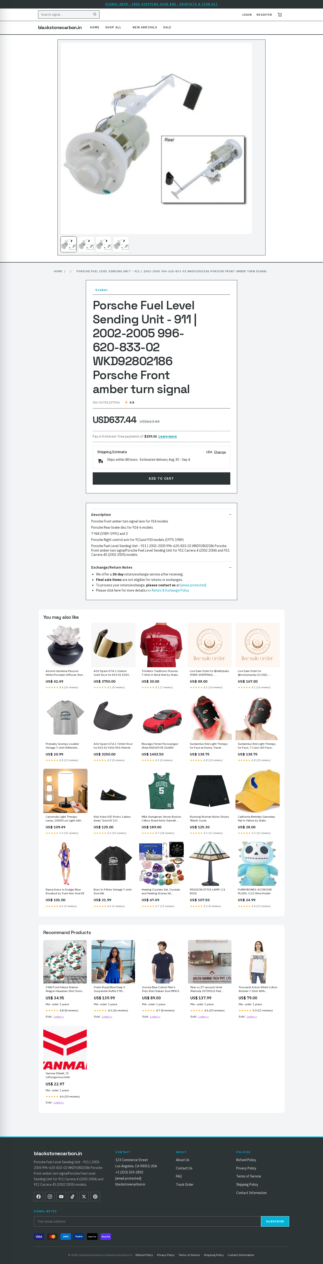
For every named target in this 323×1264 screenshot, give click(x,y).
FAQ (179, 1176)
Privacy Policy (246, 1168)
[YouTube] (61, 1196)
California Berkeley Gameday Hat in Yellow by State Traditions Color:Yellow (256, 819)
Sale (167, 27)
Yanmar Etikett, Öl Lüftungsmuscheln (58, 1075)
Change (220, 452)
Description (101, 514)
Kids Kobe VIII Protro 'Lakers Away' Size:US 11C (112, 818)
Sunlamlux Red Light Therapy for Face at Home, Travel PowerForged (209, 746)
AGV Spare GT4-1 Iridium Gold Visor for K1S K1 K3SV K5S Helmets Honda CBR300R (113, 673)
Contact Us (184, 1168)
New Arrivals (145, 27)
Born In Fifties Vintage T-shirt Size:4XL (113, 891)
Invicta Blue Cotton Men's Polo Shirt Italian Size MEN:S (160, 989)
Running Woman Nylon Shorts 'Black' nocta (209, 818)
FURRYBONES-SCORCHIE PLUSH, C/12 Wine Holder (255, 891)
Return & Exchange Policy (170, 590)
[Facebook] (38, 1196)
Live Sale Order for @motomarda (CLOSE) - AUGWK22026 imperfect (253, 673)
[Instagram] (50, 1196)
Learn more (167, 436)
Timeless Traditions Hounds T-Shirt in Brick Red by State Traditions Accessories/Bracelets (160, 673)
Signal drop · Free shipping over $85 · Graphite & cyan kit (161, 4)
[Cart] (280, 14)
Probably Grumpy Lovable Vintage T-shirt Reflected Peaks (62, 746)
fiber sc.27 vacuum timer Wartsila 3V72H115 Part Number (206, 989)
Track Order (184, 1184)
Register (264, 14)
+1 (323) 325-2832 (129, 1172)
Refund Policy (246, 1160)
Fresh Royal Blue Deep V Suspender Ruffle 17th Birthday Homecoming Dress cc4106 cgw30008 (112, 989)
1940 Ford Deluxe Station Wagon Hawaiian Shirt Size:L (64, 989)
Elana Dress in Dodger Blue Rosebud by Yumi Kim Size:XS (65, 891)
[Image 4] (121, 244)
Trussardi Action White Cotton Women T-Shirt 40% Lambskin (258, 989)
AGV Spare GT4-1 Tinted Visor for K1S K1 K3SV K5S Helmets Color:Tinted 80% (113, 746)
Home (95, 27)
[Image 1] (69, 244)
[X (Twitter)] (84, 1196)
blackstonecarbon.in (60, 27)
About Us (182, 1160)
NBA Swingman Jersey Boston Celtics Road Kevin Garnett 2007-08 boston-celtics (161, 819)
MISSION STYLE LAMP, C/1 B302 (207, 891)
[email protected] (193, 585)
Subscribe (275, 1221)
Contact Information (251, 1193)
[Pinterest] (95, 1196)
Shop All (113, 27)
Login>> (59, 1016)
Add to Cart (161, 478)
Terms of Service (248, 1176)
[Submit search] (95, 14)
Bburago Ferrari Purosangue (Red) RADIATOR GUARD (160, 745)
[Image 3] (104, 244)
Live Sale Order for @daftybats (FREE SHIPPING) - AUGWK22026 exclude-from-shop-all (209, 673)
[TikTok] (72, 1196)
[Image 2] (86, 244)
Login (247, 14)
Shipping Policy (247, 1184)
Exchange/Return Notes (111, 567)
